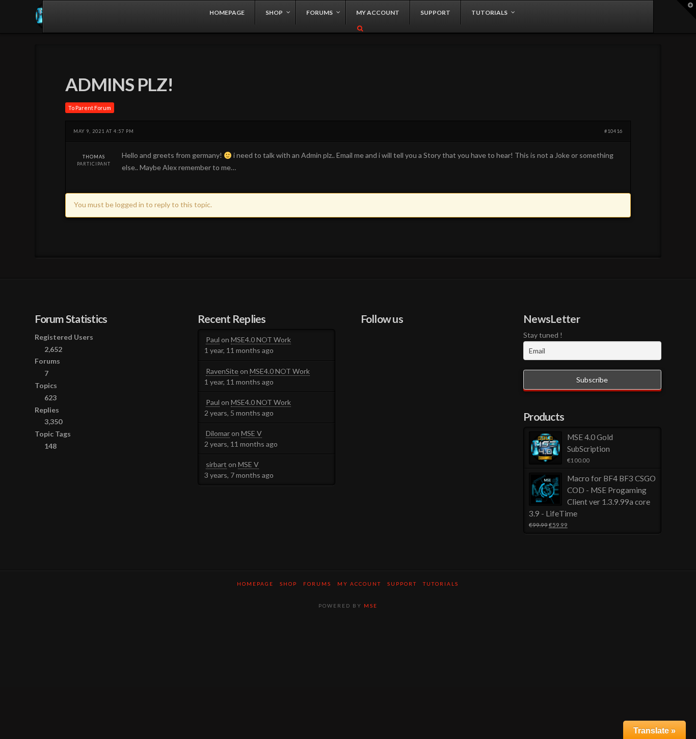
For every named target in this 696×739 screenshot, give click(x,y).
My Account (359, 584)
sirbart (216, 464)
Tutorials (441, 584)
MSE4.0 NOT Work (261, 339)
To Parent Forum (89, 107)
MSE (371, 606)
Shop (288, 584)
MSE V (251, 433)
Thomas (94, 156)
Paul (213, 339)
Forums (317, 584)
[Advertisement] (348, 652)
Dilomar (218, 433)
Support (402, 584)
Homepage (255, 584)
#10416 (613, 131)
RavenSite (222, 371)
